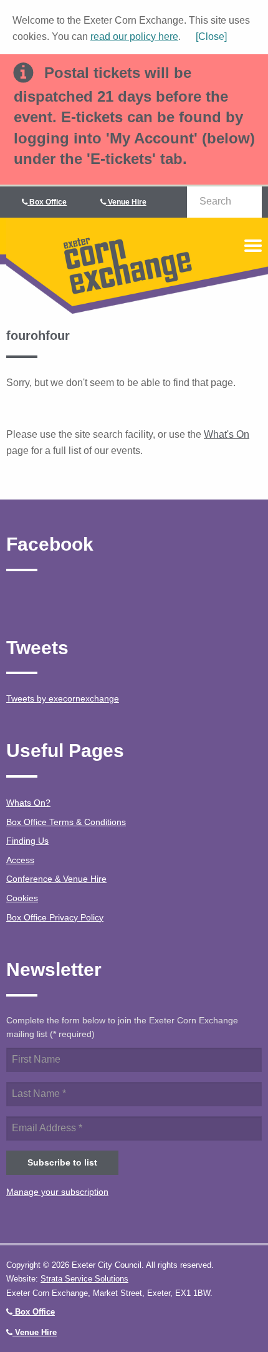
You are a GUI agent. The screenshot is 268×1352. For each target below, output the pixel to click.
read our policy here (134, 36)
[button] (205, 36)
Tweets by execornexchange (62, 698)
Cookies (22, 898)
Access (20, 860)
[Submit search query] (245, 201)
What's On (226, 434)
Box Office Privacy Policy (54, 917)
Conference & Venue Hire (56, 879)
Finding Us (27, 841)
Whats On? (28, 803)
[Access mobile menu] (253, 245)
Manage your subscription (57, 1192)
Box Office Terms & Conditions (66, 822)
